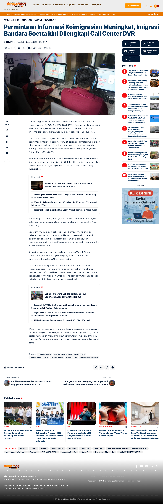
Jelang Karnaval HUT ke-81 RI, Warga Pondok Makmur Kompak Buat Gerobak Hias (138, 144)
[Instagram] (154, 14)
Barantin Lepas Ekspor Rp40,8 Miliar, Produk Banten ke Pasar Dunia (65, 210)
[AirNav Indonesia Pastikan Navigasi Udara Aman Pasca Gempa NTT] (154, 96)
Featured (108, 427)
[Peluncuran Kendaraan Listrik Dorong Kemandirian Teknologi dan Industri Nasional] (18, 413)
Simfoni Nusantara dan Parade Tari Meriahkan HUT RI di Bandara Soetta (138, 166)
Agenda (33, 452)
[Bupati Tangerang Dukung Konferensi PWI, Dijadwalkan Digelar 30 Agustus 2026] (37, 295)
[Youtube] (131, 51)
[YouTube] (148, 14)
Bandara (8, 20)
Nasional (38, 20)
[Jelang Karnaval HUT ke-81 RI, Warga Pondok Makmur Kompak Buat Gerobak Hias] (154, 143)
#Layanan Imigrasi (57, 357)
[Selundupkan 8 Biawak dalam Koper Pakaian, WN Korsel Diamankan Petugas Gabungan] (154, 106)
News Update (49, 20)
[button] (151, 6)
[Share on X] (19, 48)
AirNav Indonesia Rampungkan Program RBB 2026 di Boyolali (62, 320)
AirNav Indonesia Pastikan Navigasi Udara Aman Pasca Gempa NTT (137, 96)
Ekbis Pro (86, 452)
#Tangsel (92, 14)
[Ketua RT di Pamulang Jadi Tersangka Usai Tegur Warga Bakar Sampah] (113, 413)
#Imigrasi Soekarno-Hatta (39, 357)
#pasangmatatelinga (15, 452)
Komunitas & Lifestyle (104, 452)
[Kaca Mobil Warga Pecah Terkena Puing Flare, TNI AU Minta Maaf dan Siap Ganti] (154, 155)
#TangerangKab (62, 14)
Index (29, 20)
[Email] (29, 48)
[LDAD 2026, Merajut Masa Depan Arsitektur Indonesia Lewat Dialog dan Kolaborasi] (154, 176)
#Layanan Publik (71, 357)
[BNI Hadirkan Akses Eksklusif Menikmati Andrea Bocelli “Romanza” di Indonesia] (37, 185)
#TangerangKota (78, 14)
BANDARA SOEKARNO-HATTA (89, 357)
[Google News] (151, 14)
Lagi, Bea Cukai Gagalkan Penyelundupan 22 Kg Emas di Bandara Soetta (138, 73)
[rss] (131, 58)
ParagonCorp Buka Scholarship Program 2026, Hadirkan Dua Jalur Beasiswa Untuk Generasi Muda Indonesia (49, 435)
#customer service (44, 354)
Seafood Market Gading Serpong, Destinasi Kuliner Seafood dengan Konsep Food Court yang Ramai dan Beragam (138, 85)
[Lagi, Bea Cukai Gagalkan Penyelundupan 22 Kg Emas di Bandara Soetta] (154, 73)
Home (23, 20)
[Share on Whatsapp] (24, 48)
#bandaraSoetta (69, 452)
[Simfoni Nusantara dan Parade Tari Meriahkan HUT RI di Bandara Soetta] (154, 166)
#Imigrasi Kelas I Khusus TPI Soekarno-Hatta (69, 354)
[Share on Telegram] (7, 147)
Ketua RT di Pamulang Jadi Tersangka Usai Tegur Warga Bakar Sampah (113, 433)
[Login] (146, 6)
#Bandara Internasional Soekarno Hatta (21, 14)
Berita (16, 20)
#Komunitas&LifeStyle (107, 14)
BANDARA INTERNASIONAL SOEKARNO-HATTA (127, 448)
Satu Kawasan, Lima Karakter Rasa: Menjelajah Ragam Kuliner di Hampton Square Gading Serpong (137, 131)
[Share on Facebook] (13, 48)
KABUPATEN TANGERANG (129, 452)
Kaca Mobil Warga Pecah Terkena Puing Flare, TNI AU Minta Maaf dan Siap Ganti (138, 156)
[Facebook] (146, 14)
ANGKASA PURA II (49, 452)
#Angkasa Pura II (46, 14)
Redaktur (10, 42)
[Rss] (157, 14)
